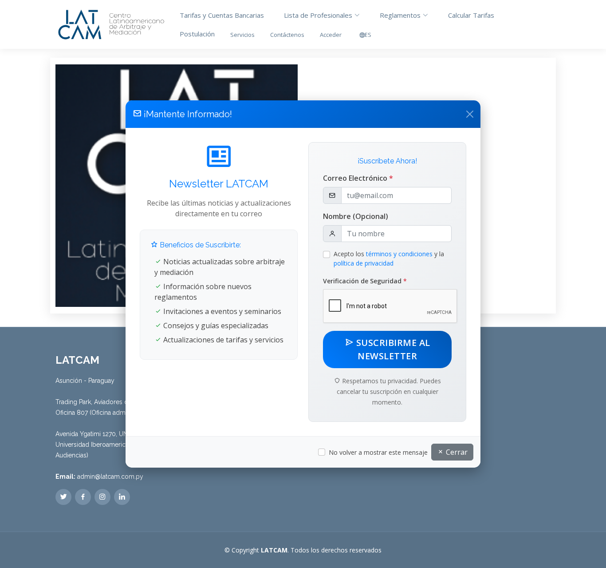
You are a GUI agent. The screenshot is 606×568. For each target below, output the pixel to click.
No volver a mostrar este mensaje (378, 452)
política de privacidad (364, 263)
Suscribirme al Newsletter (392, 349)
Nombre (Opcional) (355, 216)
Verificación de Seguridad (365, 281)
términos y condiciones (399, 254)
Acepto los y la (389, 258)
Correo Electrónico (358, 178)
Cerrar (456, 452)
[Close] (470, 114)
